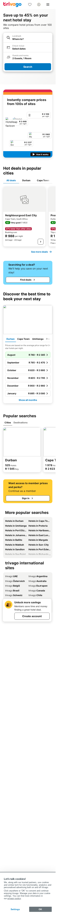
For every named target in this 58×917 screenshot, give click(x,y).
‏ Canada (37, 590)
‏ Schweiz (13, 595)
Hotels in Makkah (14, 544)
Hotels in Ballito (13, 539)
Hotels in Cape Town (40, 521)
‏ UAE (11, 576)
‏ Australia (37, 581)
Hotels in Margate (38, 539)
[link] (29, 4)
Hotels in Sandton (15, 549)
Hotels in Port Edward (40, 549)
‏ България (38, 585)
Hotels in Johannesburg (16, 535)
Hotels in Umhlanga (16, 525)
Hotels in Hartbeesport (40, 530)
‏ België (12, 585)
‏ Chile (35, 595)
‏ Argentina (38, 576)
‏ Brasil (12, 590)
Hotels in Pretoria (38, 525)
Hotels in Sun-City (39, 544)
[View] (41, 242)
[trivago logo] (12, 4)
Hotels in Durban (14, 521)
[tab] (11, 180)
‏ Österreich (15, 581)
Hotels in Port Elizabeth (16, 530)
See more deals (39, 251)
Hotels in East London (40, 535)
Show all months (28, 400)
